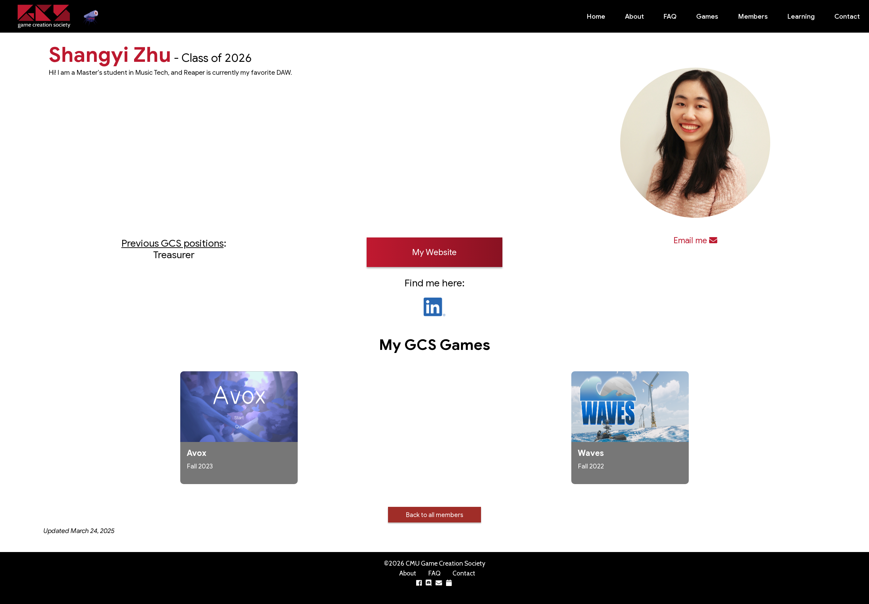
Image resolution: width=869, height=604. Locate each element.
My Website (434, 252)
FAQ (670, 16)
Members (753, 16)
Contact (847, 16)
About (634, 16)
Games (707, 16)
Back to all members (434, 515)
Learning (801, 16)
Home (596, 16)
